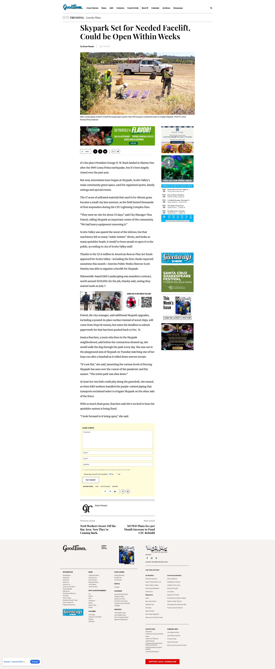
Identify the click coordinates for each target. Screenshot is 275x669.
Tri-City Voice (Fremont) (175, 608)
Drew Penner (88, 46)
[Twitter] (100, 151)
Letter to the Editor (69, 587)
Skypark (115, 486)
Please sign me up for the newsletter (96, 474)
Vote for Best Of (68, 602)
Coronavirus (93, 577)
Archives (65, 596)
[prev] (64, 17)
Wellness (91, 621)
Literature (92, 600)
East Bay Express (151, 579)
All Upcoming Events (121, 594)
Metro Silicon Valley (151, 585)
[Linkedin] (105, 151)
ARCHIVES (104, 547)
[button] (211, 8)
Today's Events (119, 596)
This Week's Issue (120, 613)
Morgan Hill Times (173, 595)
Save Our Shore (95, 17)
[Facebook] (95, 151)
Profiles (116, 587)
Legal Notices (149, 641)
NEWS (91, 572)
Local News (92, 584)
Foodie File (117, 577)
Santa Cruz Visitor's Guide (154, 617)
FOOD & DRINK (119, 572)
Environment (93, 580)
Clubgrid (117, 605)
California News (94, 575)
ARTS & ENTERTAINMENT (97, 590)
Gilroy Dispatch (172, 579)
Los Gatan (170, 591)
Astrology (92, 614)
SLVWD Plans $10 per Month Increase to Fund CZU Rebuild (139, 529)
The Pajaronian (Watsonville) (176, 604)
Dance (91, 596)
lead (96, 486)
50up (147, 598)
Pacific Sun (149, 591)
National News (93, 582)
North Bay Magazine (152, 614)
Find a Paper (67, 598)
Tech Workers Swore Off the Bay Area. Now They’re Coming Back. (98, 529)
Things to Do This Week (122, 603)
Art (90, 594)
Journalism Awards (173, 635)
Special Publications (121, 619)
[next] (67, 17)
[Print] (118, 151)
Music (90, 603)
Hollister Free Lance (173, 585)
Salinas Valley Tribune (174, 601)
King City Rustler (172, 588)
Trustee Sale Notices (152, 651)
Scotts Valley (105, 486)
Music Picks (92, 605)
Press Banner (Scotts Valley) (176, 598)
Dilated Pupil (149, 604)
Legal (147, 636)
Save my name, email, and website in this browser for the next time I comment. (107, 470)
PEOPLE (117, 584)
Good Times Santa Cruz (153, 582)
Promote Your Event (121, 601)
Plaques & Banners (69, 605)
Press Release (67, 589)
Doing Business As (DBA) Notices (153, 648)
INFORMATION (68, 572)
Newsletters (67, 575)
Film (90, 598)
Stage (90, 607)
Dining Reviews (119, 575)
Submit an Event (119, 599)
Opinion (91, 619)
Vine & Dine (118, 580)
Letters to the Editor (95, 617)
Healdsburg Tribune (173, 582)
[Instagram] (151, 558)
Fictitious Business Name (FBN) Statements (153, 644)
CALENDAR (118, 591)
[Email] (112, 151)
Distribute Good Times (70, 600)
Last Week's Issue (120, 615)
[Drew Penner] (87, 508)
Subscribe (66, 577)
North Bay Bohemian (152, 588)
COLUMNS (92, 611)
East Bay (148, 608)
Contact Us (66, 584)
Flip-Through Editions (121, 617)
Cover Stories (93, 587)
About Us (66, 582)
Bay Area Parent (150, 601)
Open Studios (149, 611)
